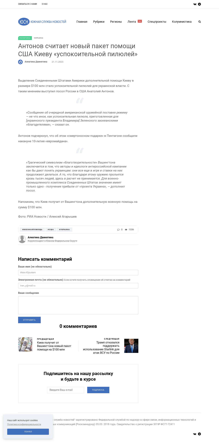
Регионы (116, 21)
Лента (134, 21)
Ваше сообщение (28, 292)
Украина (38, 38)
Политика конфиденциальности (24, 424)
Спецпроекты (157, 21)
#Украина (64, 229)
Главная (81, 21)
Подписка (98, 390)
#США (51, 229)
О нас (45, 4)
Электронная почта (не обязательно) (40, 279)
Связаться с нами (27, 4)
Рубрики (98, 21)
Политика (25, 38)
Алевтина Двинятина (36, 61)
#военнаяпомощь (32, 229)
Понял (28, 432)
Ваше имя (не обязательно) (35, 266)
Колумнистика (182, 21)
